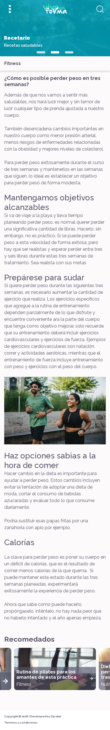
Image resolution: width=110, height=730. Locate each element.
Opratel (55, 716)
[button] (41, 52)
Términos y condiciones (21, 722)
